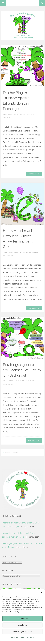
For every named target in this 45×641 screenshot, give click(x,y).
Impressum (31, 637)
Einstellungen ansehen (22, 632)
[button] (41, 592)
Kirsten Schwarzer (29, 114)
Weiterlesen (33, 174)
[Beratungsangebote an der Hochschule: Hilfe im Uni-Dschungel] (22, 338)
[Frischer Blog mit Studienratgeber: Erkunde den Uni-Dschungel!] (22, 66)
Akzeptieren (22, 619)
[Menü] (3, 3)
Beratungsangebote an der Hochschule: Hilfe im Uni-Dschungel (22, 370)
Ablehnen (22, 625)
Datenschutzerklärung (17, 637)
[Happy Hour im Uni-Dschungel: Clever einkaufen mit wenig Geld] (22, 204)
